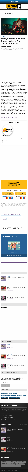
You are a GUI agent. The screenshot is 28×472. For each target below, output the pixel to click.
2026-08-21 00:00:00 (14, 252)
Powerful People (10, 286)
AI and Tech (4, 465)
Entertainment (4, 397)
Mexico (11, 217)
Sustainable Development (6, 395)
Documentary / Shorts (13, 397)
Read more (3, 117)
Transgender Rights (15, 214)
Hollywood (19, 395)
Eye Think (14, 465)
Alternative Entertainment (20, 461)
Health (14, 393)
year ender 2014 (10, 461)
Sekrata (4, 219)
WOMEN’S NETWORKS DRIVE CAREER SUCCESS (14, 251)
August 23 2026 (10, 290)
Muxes (16, 217)
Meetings (9, 465)
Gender (3, 36)
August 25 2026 (10, 279)
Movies (10, 393)
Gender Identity (5, 214)
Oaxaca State (5, 217)
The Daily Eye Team (7, 48)
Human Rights (12, 463)
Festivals (8, 276)
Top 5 (24, 395)
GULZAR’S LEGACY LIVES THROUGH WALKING (15, 277)
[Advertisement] (14, 67)
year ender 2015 (5, 393)
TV (19, 397)
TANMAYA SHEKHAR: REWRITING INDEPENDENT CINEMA (16, 288)
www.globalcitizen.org (12, 117)
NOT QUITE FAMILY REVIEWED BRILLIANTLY (15, 297)
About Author (14, 122)
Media (19, 465)
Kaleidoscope (9, 295)
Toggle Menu (14, 1)
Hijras (21, 217)
